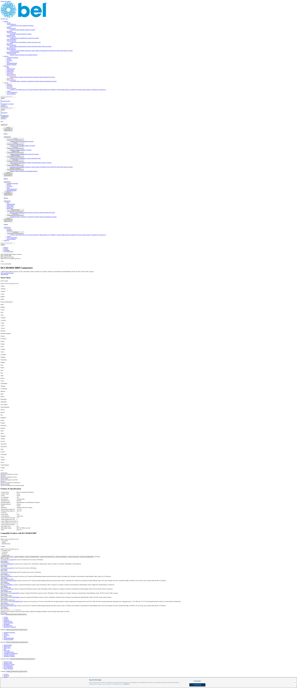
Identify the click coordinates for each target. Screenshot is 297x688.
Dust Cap (4, 553)
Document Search (14, 659)
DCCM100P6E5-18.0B (10, 605)
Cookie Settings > (197, 681)
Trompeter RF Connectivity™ (98, 89)
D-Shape (6, 249)
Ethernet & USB (8, 621)
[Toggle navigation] (4, 117)
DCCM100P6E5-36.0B (10, 580)
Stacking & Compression (10, 627)
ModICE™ (54, 89)
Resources (6, 66)
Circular (6, 617)
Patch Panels (63, 50)
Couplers (33, 50)
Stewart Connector (82, 89)
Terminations (43, 50)
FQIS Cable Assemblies (22, 25)
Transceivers (34, 42)
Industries (6, 56)
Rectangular (7, 624)
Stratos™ (89, 89)
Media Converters (26, 42)
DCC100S (9, 568)
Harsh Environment (8, 639)
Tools (39, 42)
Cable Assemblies (20, 29)
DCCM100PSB (8, 576)
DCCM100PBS (8, 584)
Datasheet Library (23, 77)
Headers (23, 34)
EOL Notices (51, 77)
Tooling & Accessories (33, 38)
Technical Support (5, 484)
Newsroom (6, 675)
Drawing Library (14, 77)
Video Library (7, 647)
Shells (39, 46)
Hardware (35, 54)
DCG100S (9, 572)
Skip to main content (6, 1)
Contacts (43, 46)
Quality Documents (43, 77)
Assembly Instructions (39, 81)
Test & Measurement (9, 638)
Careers (5, 677)
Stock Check (7, 650)
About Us (6, 674)
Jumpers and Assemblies (26, 54)
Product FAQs (7, 646)
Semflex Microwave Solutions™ (69, 89)
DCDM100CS (10, 564)
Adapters (27, 29)
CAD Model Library (15, 81)
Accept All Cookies (197, 684)
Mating (4, 542)
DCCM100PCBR (9, 589)
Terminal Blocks (23, 46)
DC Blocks (57, 50)
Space (5, 636)
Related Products (6, 543)
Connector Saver (6, 550)
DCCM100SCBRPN (14, 597)
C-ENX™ (12, 89)
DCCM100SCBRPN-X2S (16, 601)
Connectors (13, 25)
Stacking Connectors (15, 54)
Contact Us (3, 105)
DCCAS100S (10, 559)
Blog (5, 649)
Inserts (36, 46)
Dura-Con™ (25, 89)
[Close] (4, 125)
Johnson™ (36, 89)
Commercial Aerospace (9, 632)
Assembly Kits (30, 46)
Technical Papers (8, 645)
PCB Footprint (4, 478)
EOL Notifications (8, 666)
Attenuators (28, 50)
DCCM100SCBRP (14, 593)
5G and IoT (6, 635)
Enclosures (13, 34)
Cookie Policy (126, 684)
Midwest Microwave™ (45, 89)
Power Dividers (51, 50)
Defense (6, 634)
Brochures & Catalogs (33, 77)
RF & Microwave (8, 625)
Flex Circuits (19, 42)
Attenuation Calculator (51, 81)
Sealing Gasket (6, 555)
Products (6, 21)
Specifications (4, 473)
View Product (4, 561)
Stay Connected (4, 608)
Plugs (26, 38)
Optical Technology (8, 622)
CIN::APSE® (18, 89)
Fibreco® (31, 89)
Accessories (30, 25)
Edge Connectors (14, 46)
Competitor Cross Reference (27, 81)
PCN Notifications (8, 667)
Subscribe (18, 610)
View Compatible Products (7, 273)
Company (6, 82)
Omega (59, 89)
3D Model (3, 475)
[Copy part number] (1, 264)
